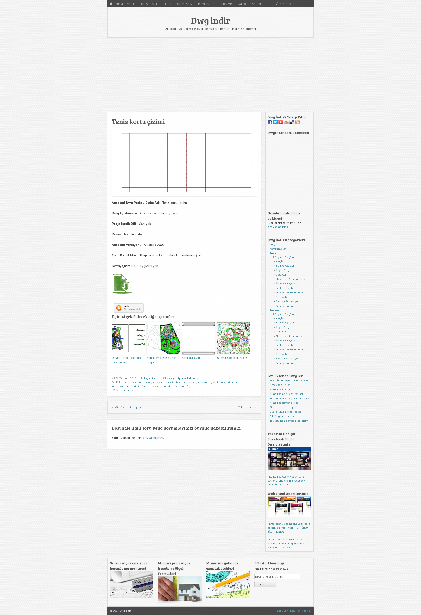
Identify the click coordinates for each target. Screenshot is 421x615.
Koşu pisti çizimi (191, 358)
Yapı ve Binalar (285, 306)
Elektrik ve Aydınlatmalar (291, 279)
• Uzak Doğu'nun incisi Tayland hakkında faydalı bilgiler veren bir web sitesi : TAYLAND (288, 543)
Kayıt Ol (242, 3)
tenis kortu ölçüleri (136, 386)
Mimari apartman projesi (284, 402)
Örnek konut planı (280, 384)
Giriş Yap (226, 3)
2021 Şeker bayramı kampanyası (289, 380)
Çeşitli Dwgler (284, 270)
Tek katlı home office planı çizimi (289, 420)
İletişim (306, 610)
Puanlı (273, 253)
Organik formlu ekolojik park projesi (126, 360)
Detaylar (281, 274)
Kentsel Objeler (285, 288)
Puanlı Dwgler (125, 3)
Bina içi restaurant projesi (285, 407)
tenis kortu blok (161, 382)
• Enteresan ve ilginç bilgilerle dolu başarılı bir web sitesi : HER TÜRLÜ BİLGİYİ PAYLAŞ (289, 527)
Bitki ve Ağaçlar (285, 265)
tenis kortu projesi (159, 386)
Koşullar (295, 610)
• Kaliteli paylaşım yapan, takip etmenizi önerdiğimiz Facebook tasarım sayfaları (286, 480)
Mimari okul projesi (281, 389)
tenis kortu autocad (139, 382)
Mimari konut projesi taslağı (286, 393)
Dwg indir (210, 20)
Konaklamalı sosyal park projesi (162, 360)
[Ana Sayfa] (111, 4)
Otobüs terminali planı (127, 407)
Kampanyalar (185, 3)
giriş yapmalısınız (153, 438)
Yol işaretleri (247, 407)
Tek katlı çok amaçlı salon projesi (290, 398)
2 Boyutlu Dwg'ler (283, 257)
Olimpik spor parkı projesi (232, 358)
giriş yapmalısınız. (278, 226)
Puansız (274, 310)
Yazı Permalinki (125, 390)
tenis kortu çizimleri (231, 382)
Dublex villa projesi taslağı (286, 411)
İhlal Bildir (282, 610)
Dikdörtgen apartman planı (286, 416)
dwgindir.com (151, 378)
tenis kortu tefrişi (181, 386)
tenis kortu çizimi (207, 382)
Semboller (282, 297)
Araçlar (280, 261)
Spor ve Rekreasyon (189, 378)
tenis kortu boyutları (184, 382)
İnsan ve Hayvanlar (287, 283)
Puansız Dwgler (150, 3)
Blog (168, 3)
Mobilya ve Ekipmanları (290, 292)
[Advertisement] (210, 75)
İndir (126, 306)
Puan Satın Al (207, 3)
